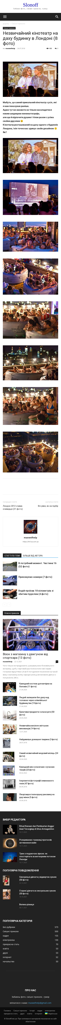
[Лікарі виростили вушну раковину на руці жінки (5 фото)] (10, 797)
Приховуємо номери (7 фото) (35, 576)
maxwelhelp (10, 48)
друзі (22, 1013)
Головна (7, 1010)
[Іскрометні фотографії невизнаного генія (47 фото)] (9, 784)
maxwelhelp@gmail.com (39, 1002)
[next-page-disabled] (9, 604)
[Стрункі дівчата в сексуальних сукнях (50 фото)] (6, 894)
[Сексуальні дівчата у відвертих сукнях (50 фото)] (6, 881)
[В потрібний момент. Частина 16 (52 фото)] (10, 566)
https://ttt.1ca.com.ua (30, 542)
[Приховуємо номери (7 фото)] (10, 580)
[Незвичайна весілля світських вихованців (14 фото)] (10, 729)
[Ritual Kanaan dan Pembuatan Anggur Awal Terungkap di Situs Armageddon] (10, 830)
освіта (29, 1013)
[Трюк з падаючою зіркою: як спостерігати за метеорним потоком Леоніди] (10, 857)
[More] (32, 55)
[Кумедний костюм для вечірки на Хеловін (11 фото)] (9, 687)
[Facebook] (6, 55)
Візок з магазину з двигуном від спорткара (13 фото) (25, 655)
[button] (4, 17)
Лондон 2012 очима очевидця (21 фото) (13, 507)
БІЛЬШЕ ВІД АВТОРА (33, 556)
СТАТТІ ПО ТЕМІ (12, 556)
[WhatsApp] (25, 55)
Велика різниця (26, 904)
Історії (32, 1010)
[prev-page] (4, 604)
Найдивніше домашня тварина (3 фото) (38, 739)
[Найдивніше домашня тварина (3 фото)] (6, 743)
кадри (39, 1010)
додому (6, 23)
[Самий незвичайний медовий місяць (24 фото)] (8, 757)
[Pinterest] (19, 55)
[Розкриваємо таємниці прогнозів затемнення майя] (10, 843)
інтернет (38, 1013)
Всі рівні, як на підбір (48, 506)
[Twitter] (12, 55)
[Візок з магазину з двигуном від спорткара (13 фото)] (30, 635)
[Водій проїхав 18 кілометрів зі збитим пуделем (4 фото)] (10, 594)
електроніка (50, 1010)
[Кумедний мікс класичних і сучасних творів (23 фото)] (9, 770)
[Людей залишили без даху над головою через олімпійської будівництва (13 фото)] (10, 701)
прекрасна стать (11, 1013)
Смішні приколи (18, 23)
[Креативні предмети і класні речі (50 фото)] (9, 715)
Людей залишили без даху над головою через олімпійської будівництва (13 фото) (34, 700)
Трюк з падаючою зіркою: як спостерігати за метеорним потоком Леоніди (37, 856)
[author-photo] (30, 533)
